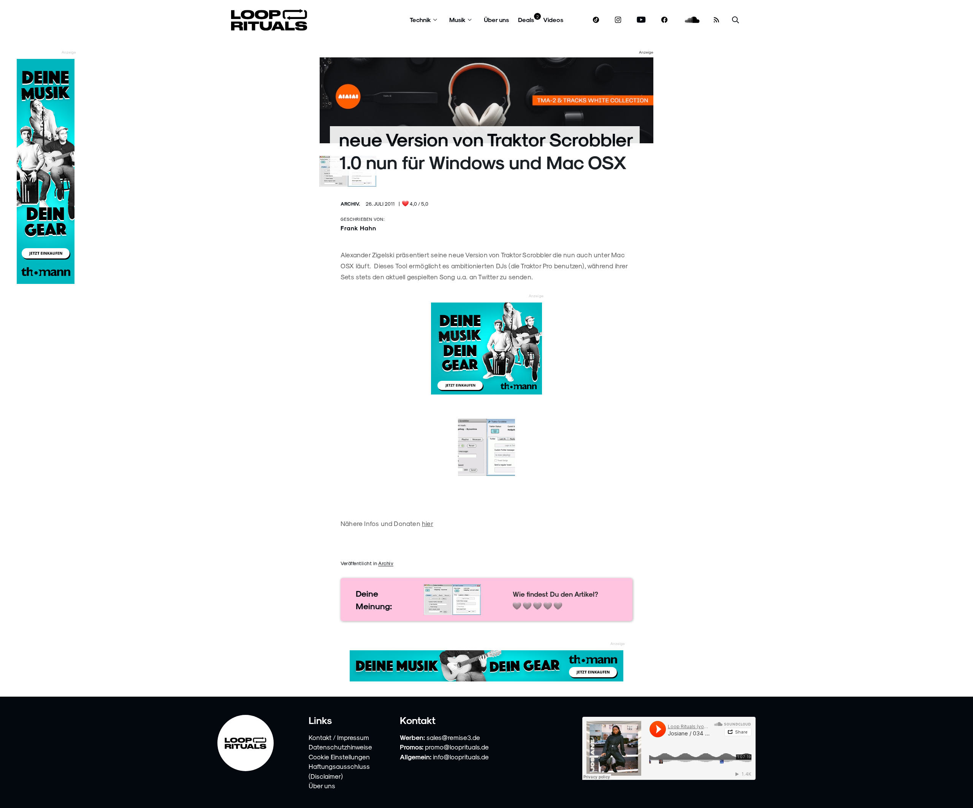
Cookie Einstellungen (339, 756)
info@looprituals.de (461, 756)
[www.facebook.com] (664, 20)
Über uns (496, 19)
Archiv (385, 563)
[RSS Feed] (716, 19)
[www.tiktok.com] (596, 20)
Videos (553, 19)
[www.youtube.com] (641, 20)
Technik (420, 19)
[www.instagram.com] (618, 20)
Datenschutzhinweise (340, 747)
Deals (526, 19)
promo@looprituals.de (457, 747)
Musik (457, 19)
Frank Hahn (358, 227)
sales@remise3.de (453, 737)
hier (427, 523)
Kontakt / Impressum (339, 737)
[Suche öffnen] (735, 20)
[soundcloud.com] (692, 20)
